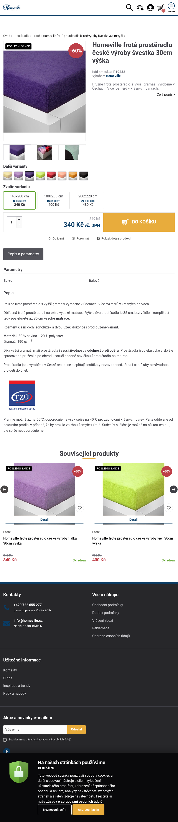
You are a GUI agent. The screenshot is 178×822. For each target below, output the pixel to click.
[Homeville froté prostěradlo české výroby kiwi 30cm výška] (40, 175)
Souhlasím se (40, 739)
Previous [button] (4, 489)
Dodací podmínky (105, 613)
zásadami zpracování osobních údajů (48, 739)
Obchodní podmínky (107, 605)
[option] (17, 152)
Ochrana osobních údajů (111, 636)
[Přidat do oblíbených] (79, 508)
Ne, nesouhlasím (54, 809)
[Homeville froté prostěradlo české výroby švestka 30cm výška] (29, 175)
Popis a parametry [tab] (23, 254)
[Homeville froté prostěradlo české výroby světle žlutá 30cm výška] (7, 175)
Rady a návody (14, 693)
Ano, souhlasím (88, 809)
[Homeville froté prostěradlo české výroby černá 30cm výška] (83, 175)
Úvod (6, 36)
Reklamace (100, 628)
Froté (36, 36)
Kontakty (10, 670)
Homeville (113, 76)
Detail (44, 519)
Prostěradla (21, 36)
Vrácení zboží (102, 621)
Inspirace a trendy (16, 686)
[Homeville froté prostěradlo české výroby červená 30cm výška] (51, 175)
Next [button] (173, 489)
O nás (7, 678)
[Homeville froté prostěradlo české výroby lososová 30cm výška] (62, 175)
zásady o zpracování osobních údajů (74, 801)
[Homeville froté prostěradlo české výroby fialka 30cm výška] (18, 175)
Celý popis (165, 94)
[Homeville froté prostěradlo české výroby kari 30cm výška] (72, 175)
